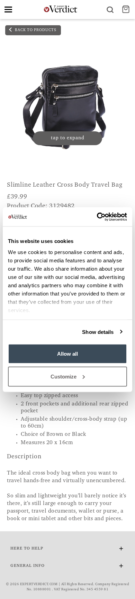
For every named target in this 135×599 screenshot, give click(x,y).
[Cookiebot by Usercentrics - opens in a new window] (97, 216)
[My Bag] (126, 9)
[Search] (110, 9)
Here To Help (26, 548)
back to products (35, 30)
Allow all (67, 354)
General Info (27, 566)
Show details (98, 332)
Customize (63, 376)
